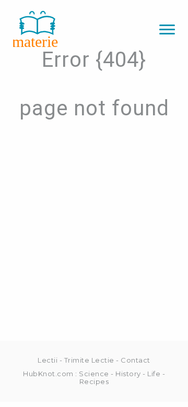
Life (153, 373)
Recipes (94, 381)
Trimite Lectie (89, 360)
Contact (135, 360)
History (128, 373)
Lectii (47, 360)
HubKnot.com (48, 373)
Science (94, 373)
